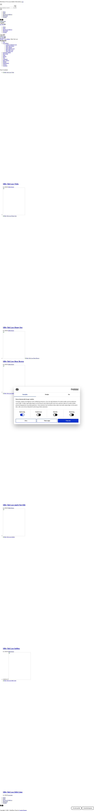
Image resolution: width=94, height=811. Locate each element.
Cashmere (5, 59)
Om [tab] (69, 394)
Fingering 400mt (7, 52)
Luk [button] (22, 1)
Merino (4, 56)
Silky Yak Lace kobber (11, 648)
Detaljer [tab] (47, 394)
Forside (1, 39)
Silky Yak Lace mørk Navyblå (14, 505)
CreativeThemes (23, 810)
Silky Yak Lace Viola (11, 184)
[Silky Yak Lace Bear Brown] (21, 358)
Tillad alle (68, 420)
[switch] (39, 415)
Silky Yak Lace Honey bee (12, 327)
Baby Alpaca (6, 60)
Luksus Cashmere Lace (11, 44)
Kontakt (5, 32)
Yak (4, 57)
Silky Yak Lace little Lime (12, 792)
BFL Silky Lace (9, 50)
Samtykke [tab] (25, 394)
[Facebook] (1, 20)
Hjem (4, 27)
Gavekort (5, 65)
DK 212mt (5, 54)
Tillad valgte (47, 420)
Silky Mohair (9, 47)
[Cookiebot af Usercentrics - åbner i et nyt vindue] (72, 390)
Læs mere (10, 795)
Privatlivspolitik (76, 808)
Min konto (5, 31)
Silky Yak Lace (9, 51)
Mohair (4, 61)
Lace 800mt (7, 39)
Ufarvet (4, 64)
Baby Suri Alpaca (10, 46)
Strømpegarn (6, 63)
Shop (4, 28)
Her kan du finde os (7, 29)
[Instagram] (2, 20)
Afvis (26, 420)
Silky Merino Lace (10, 48)
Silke (4, 55)
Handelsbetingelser (87, 808)
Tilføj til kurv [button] (11, 187)
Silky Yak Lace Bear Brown (13, 361)
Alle (4, 42)
